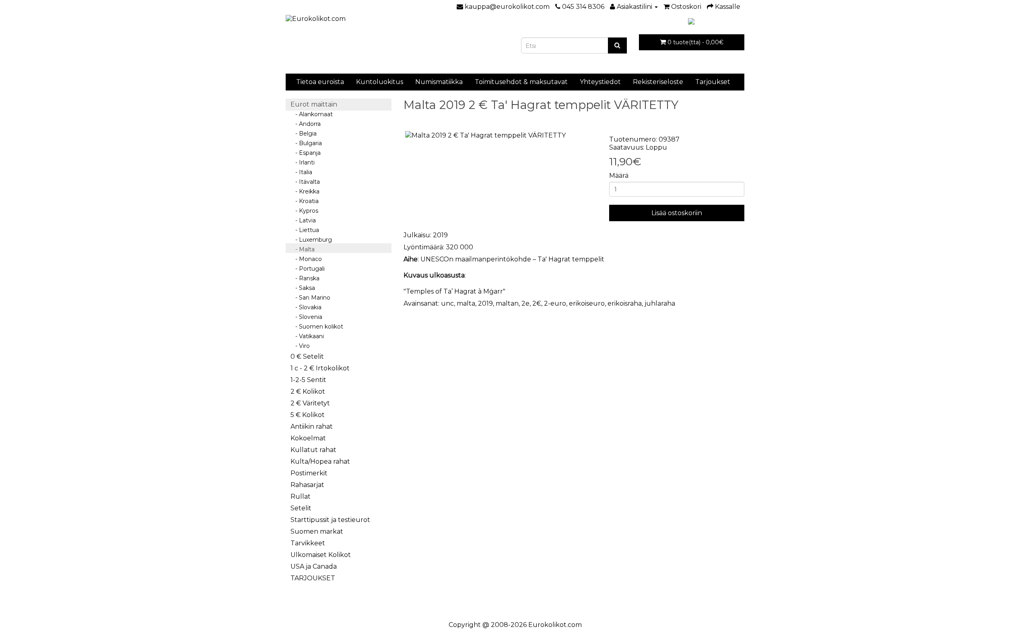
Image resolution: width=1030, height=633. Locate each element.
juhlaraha (660, 303)
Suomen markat (316, 531)
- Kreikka (304, 191)
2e (525, 303)
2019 (485, 303)
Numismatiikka (439, 82)
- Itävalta (305, 181)
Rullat (300, 496)
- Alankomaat (311, 114)
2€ (536, 303)
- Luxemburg (311, 239)
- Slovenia (306, 317)
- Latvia (303, 220)
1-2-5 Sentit (308, 380)
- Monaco (306, 259)
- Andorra (305, 123)
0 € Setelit (307, 356)
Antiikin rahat (311, 426)
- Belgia (303, 133)
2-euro (555, 303)
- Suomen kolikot (316, 326)
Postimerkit (309, 473)
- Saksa (302, 288)
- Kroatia (304, 201)
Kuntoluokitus (379, 82)
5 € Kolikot (307, 415)
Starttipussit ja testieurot (330, 520)
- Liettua (304, 230)
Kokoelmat (308, 438)
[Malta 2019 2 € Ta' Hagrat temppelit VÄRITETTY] (500, 135)
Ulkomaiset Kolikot (320, 555)
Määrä (618, 175)
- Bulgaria (306, 143)
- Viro (300, 345)
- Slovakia (305, 307)
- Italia (301, 172)
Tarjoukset (712, 82)
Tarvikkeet (307, 543)
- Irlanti (302, 162)
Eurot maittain (313, 104)
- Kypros (304, 210)
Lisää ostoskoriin (676, 213)
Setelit (300, 508)
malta (466, 303)
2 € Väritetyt (310, 403)
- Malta (302, 249)
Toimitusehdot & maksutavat (521, 82)
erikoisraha (625, 303)
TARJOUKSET (312, 578)
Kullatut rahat (313, 450)
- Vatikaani (307, 336)
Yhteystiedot (600, 82)
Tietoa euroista (320, 82)
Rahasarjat (307, 485)
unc (447, 303)
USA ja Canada (313, 566)
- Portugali (307, 268)
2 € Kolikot (307, 391)
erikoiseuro (587, 303)
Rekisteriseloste (658, 82)
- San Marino (310, 297)
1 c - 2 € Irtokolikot (320, 368)
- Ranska (304, 278)
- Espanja (305, 152)
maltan (507, 303)
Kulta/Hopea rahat (320, 461)
